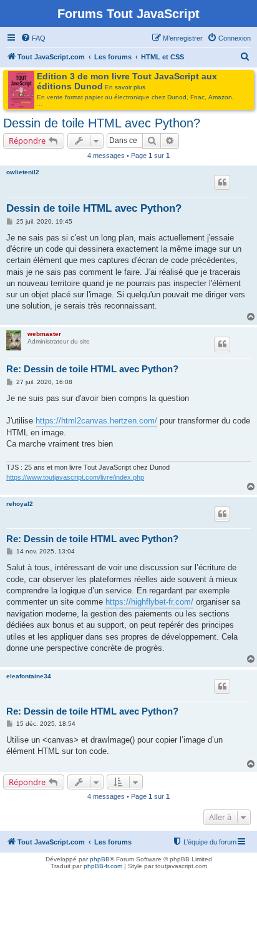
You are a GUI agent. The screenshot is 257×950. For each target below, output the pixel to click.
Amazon (220, 97)
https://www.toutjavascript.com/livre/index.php (75, 477)
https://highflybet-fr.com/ (149, 601)
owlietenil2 (22, 172)
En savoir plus (125, 87)
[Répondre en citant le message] (222, 182)
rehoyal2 (19, 503)
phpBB (100, 859)
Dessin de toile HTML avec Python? (101, 123)
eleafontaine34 (28, 676)
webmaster (44, 333)
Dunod (177, 97)
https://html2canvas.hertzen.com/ (96, 420)
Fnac (197, 97)
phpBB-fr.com (103, 866)
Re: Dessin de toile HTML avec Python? (92, 369)
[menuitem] (33, 38)
